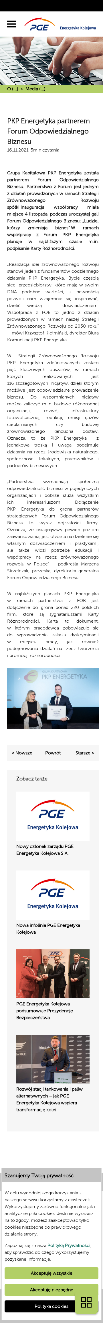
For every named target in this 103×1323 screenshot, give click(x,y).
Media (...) (35, 88)
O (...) (12, 88)
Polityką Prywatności (68, 1245)
